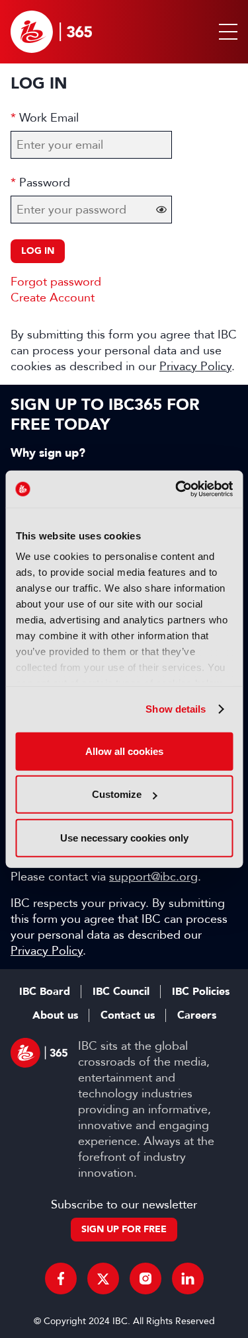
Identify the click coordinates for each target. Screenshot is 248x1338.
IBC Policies (200, 991)
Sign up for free (124, 1229)
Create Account (53, 297)
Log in (37, 251)
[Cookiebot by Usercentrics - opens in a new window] (176, 489)
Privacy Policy (195, 366)
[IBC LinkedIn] (188, 1278)
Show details (175, 709)
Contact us (128, 1015)
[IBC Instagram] (145, 1278)
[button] (225, 32)
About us (55, 1015)
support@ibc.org (153, 877)
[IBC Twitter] (103, 1278)
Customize (117, 794)
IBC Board (44, 991)
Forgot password (56, 282)
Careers (196, 1015)
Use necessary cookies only (124, 837)
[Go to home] (51, 32)
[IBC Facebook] (61, 1278)
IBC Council (121, 991)
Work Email (49, 118)
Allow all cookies (124, 750)
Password (44, 182)
